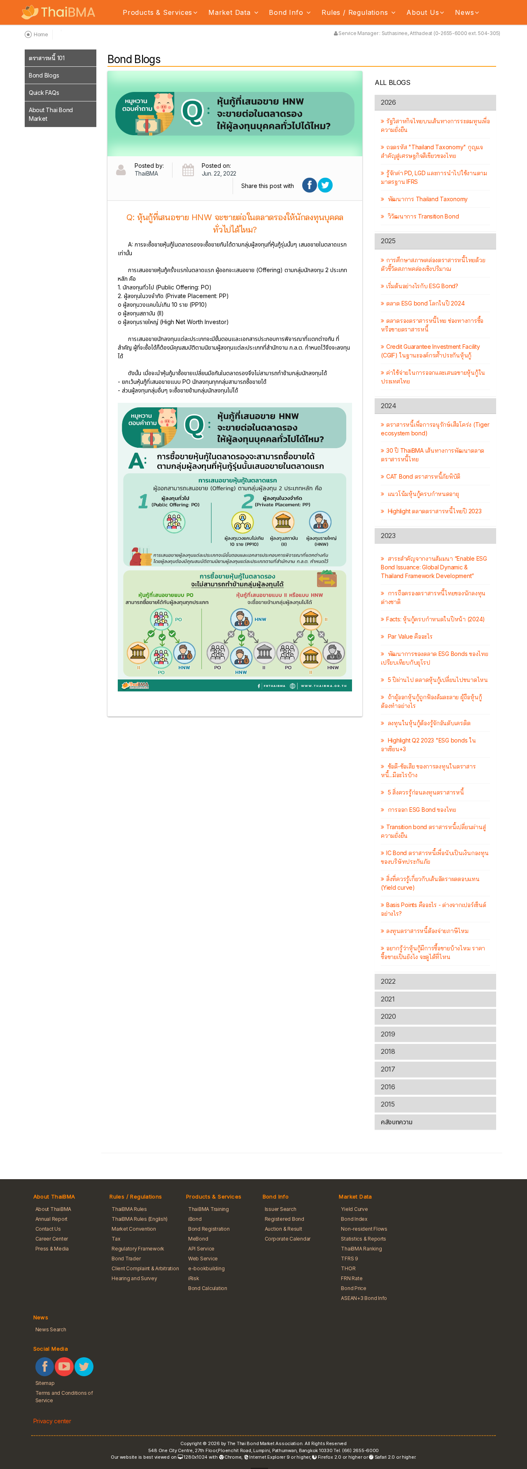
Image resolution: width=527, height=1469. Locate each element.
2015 (387, 1104)
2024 (388, 406)
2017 (388, 1069)
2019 (388, 1034)
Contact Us (48, 1229)
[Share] (309, 185)
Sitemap (45, 1383)
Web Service (203, 1258)
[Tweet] (325, 185)
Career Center (51, 1239)
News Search (50, 1329)
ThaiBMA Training (208, 1209)
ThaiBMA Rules (129, 1209)
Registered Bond (284, 1219)
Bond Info (287, 12)
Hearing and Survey (134, 1278)
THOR (348, 1268)
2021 (387, 999)
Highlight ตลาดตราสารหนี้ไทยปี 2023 (433, 511)
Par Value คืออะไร (409, 636)
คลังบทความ (396, 1122)
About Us (422, 12)
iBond (195, 1219)
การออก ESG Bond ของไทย (421, 809)
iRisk (193, 1278)
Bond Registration (209, 1229)
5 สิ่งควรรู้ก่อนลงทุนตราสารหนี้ (425, 792)
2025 (388, 241)
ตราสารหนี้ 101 (47, 57)
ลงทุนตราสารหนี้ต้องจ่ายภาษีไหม (427, 930)
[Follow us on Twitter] (84, 1366)
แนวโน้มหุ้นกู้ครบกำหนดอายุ (422, 493)
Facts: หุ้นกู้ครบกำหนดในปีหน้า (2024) (435, 619)
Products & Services (157, 12)
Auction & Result (283, 1229)
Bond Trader (126, 1258)
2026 (388, 102)
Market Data (230, 12)
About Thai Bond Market (51, 114)
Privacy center (52, 1420)
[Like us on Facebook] (44, 1366)
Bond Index (354, 1219)
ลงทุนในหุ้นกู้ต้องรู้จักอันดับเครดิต (428, 722)
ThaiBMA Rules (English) (140, 1219)
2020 (388, 1016)
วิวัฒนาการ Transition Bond (422, 216)
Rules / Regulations (356, 12)
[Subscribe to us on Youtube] (64, 1366)
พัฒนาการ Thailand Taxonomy (427, 198)
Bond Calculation (207, 1288)
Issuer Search (280, 1209)
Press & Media (52, 1249)
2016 (388, 1087)
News (464, 12)
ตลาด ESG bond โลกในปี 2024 (425, 303)
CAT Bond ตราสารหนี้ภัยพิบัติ (423, 476)
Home (41, 34)
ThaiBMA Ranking (361, 1249)
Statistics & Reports (363, 1239)
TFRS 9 (349, 1258)
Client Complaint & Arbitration (145, 1268)
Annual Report (51, 1219)
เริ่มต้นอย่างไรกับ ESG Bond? (422, 285)
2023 (388, 535)
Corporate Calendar (287, 1239)
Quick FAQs (44, 92)
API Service (201, 1249)
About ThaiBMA (53, 1209)
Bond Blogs (44, 75)
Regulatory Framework (138, 1249)
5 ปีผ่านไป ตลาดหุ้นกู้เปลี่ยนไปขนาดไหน (437, 679)
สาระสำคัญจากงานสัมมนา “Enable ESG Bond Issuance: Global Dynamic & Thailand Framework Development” (434, 567)
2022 (388, 981)
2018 (388, 1051)
